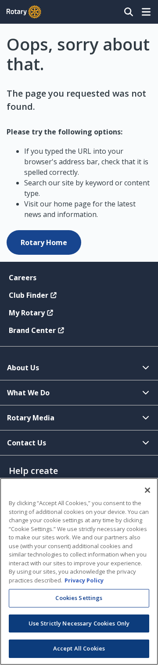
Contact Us (26, 443)
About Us (23, 367)
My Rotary (27, 313)
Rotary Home (44, 242)
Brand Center (32, 330)
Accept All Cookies (79, 648)
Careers (22, 277)
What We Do (28, 393)
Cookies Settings (78, 598)
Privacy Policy (84, 580)
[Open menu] (146, 12)
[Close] (147, 490)
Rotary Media (30, 418)
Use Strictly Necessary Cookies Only (79, 623)
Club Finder (28, 295)
